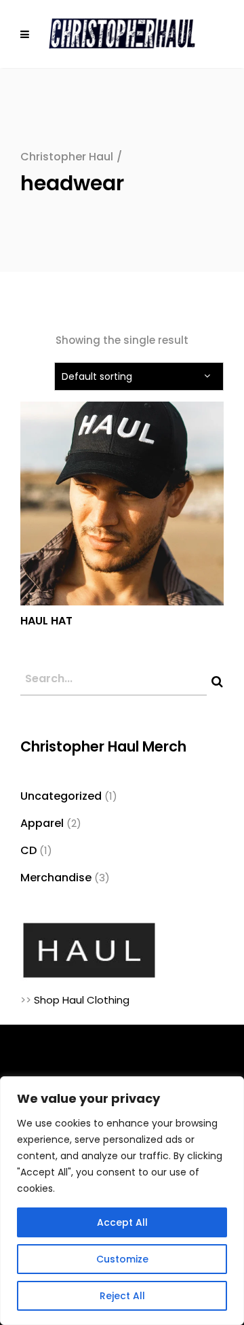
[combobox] (139, 376)
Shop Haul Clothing (81, 1000)
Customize (122, 1259)
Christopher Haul (66, 156)
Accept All (122, 1222)
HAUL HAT (46, 621)
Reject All (122, 1296)
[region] (122, 1200)
